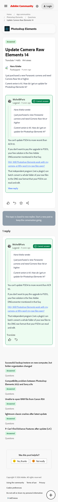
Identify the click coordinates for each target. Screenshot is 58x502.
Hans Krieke (15, 66)
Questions (32, 17)
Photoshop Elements (15, 17)
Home (9, 14)
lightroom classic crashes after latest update (26, 414)
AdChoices (13, 498)
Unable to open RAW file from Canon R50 (25, 399)
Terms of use (32, 482)
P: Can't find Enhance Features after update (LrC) (28, 428)
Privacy (42, 482)
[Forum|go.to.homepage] (21, 6)
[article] (29, 292)
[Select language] (37, 6)
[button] (6, 7)
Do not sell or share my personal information (24, 493)
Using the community (15, 482)
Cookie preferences (14, 488)
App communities (23, 14)
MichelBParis (19, 99)
